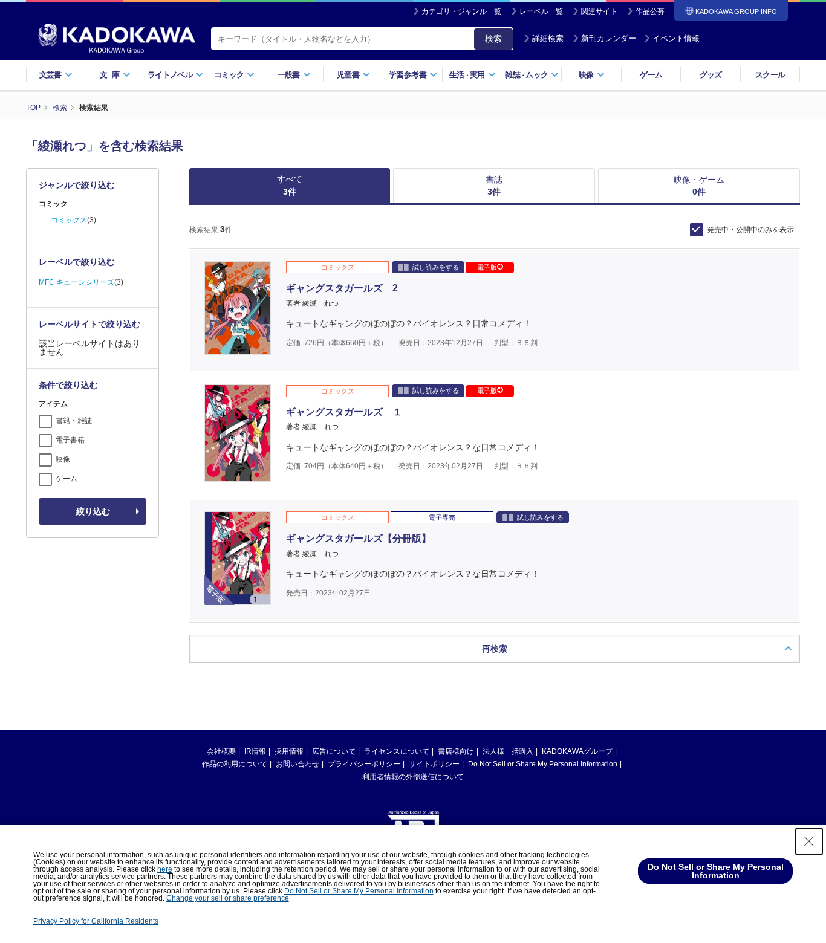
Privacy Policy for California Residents (95, 921)
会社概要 (221, 751)
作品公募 (650, 11)
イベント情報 (676, 38)
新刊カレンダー (608, 38)
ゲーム (651, 74)
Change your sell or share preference (227, 898)
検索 (493, 39)
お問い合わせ (297, 764)
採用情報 (289, 751)
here (164, 869)
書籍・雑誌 (74, 420)
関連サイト (599, 11)
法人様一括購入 (508, 751)
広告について (334, 751)
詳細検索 (548, 38)
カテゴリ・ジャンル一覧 (461, 11)
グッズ (711, 74)
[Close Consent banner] (809, 841)
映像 (63, 459)
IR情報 (255, 751)
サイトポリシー (434, 764)
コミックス (69, 220)
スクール (770, 74)
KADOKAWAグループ (577, 751)
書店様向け (456, 751)
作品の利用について (234, 764)
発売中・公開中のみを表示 (750, 229)
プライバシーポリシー (364, 764)
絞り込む (93, 511)
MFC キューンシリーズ (76, 282)
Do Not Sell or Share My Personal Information (542, 764)
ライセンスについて (396, 751)
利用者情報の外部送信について (413, 777)
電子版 (487, 267)
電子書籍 (70, 440)
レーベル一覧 (541, 11)
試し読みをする (435, 267)
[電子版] (237, 598)
